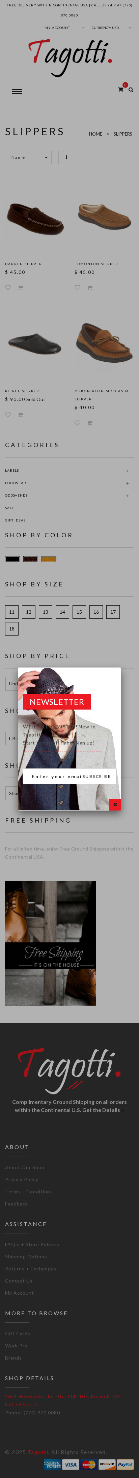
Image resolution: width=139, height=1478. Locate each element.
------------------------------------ (63, 735)
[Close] (115, 804)
